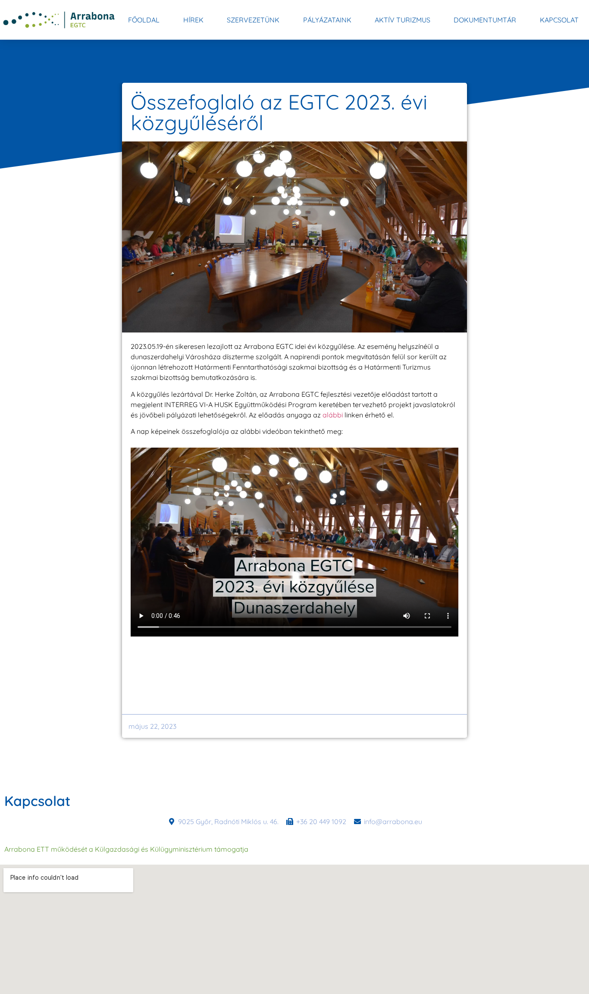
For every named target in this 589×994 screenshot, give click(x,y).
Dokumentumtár (485, 20)
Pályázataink (327, 20)
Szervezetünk (253, 20)
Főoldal (144, 20)
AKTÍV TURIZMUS (402, 20)
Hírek (193, 20)
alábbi (333, 415)
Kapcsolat (559, 20)
